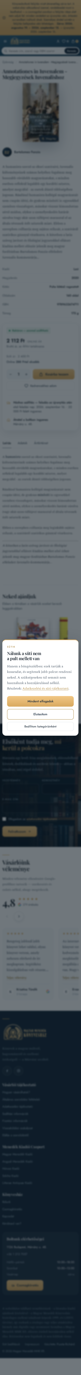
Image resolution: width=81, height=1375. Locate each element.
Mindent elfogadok (40, 701)
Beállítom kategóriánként (41, 726)
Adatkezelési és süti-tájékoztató (45, 688)
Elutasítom (41, 714)
